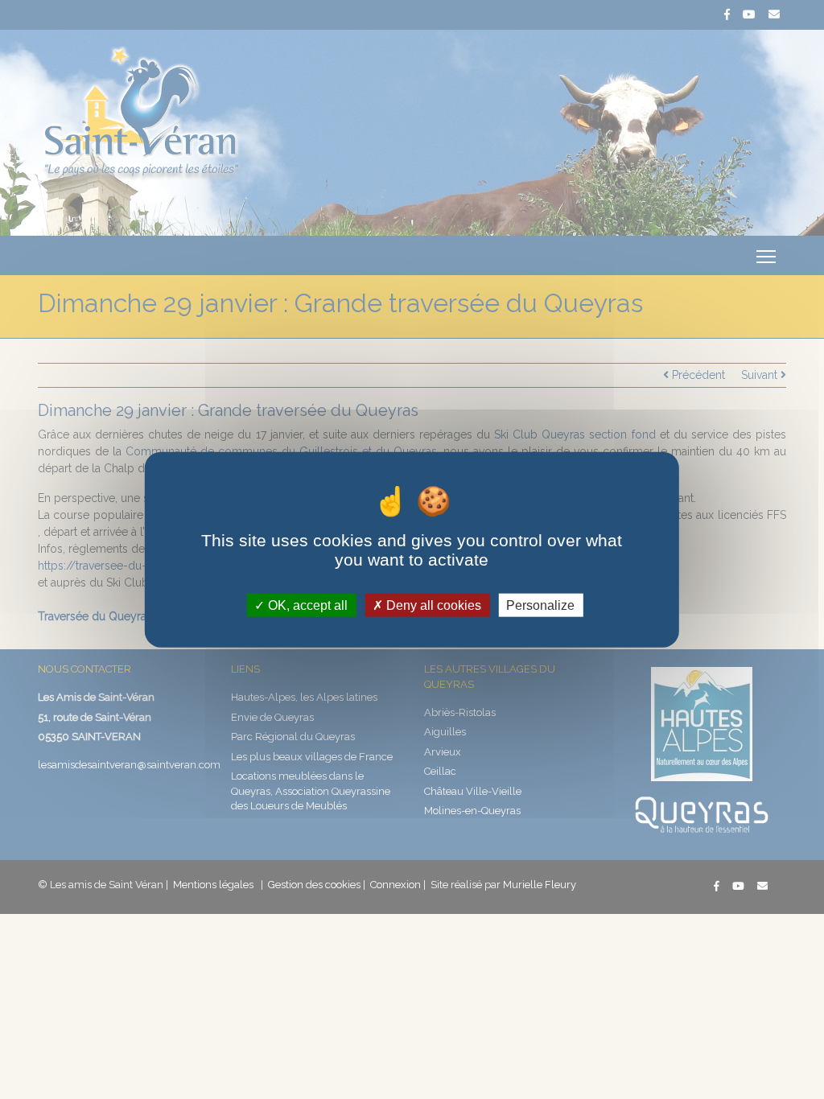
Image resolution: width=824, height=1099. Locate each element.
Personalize (540, 604)
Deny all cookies (432, 604)
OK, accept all (306, 604)
